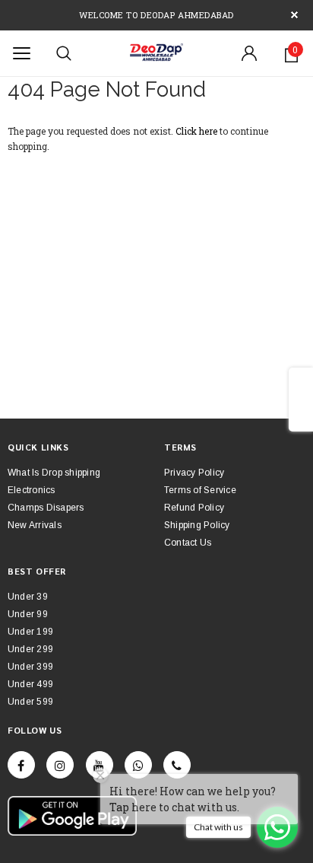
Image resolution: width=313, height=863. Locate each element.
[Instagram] (60, 765)
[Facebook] (21, 765)
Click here (197, 131)
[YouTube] (99, 765)
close (294, 14)
